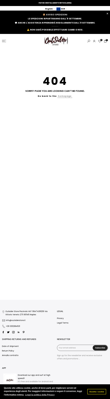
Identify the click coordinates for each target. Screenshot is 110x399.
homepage (65, 96)
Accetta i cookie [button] (96, 392)
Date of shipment (10, 346)
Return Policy (8, 350)
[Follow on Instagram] (13, 332)
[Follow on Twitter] (8, 332)
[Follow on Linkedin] (18, 332)
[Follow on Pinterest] (23, 332)
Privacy (60, 318)
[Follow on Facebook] (3, 332)
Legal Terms (62, 322)
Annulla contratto (10, 355)
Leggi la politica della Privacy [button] (40, 395)
